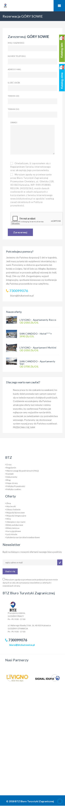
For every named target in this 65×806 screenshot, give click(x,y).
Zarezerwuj (20, 232)
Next (54, 677)
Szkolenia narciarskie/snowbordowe (23, 537)
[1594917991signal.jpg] (47, 678)
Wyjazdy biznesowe (15, 512)
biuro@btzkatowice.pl (22, 295)
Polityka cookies (13, 489)
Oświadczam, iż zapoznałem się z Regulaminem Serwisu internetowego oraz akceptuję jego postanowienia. (30, 167)
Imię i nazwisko (16, 43)
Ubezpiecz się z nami (15, 522)
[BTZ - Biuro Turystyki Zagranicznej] (12, 12)
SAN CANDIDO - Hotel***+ (36, 333)
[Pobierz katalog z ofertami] (62, 48)
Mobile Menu (59, 5)
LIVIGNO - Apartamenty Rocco (38, 319)
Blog (8, 480)
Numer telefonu (17, 56)
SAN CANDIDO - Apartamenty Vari (37, 362)
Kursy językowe (13, 531)
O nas (9, 464)
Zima (8, 503)
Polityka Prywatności (15, 486)
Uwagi (13, 122)
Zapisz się (10, 571)
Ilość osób (14, 82)
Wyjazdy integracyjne (16, 515)
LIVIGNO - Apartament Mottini (38, 347)
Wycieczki (11, 506)
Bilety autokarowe (14, 525)
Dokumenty (11, 477)
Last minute (11, 534)
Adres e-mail (14, 69)
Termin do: (13, 109)
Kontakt (10, 474)
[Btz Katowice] (13, 606)
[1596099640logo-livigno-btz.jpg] (17, 678)
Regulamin (11, 467)
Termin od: (13, 96)
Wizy (8, 518)
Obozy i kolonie (13, 509)
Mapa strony (12, 483)
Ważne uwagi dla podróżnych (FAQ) (22, 470)
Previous (10, 677)
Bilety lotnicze (12, 528)
